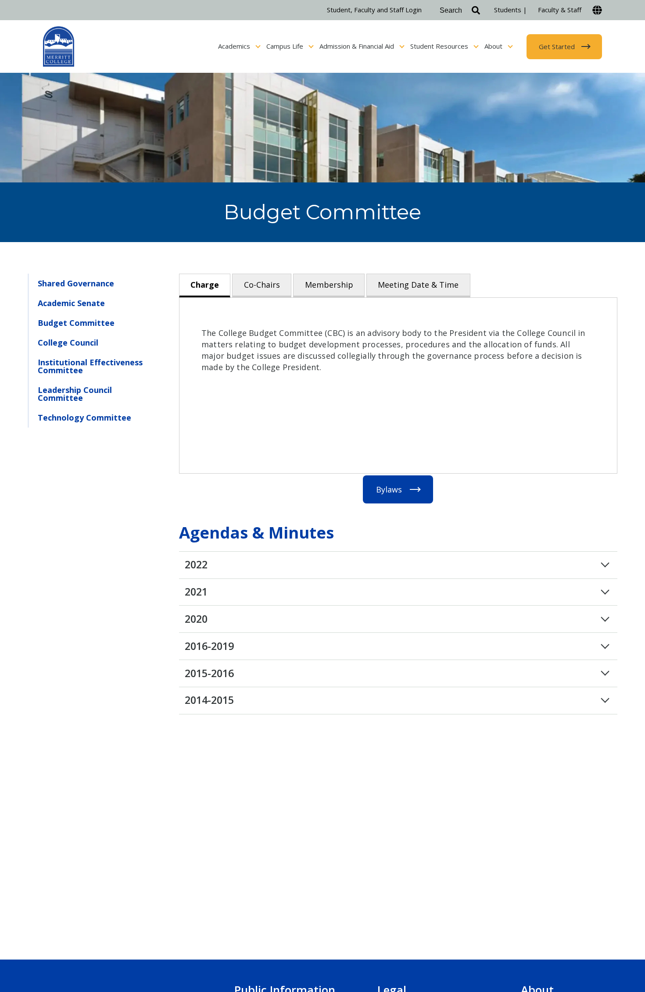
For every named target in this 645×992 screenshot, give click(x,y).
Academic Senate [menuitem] (71, 303)
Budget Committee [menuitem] (76, 323)
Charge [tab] (204, 284)
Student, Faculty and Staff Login (374, 9)
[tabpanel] (398, 385)
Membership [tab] (329, 284)
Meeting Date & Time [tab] (418, 284)
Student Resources (440, 46)
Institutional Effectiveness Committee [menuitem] (90, 366)
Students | (510, 9)
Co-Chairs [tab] (262, 284)
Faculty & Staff (559, 9)
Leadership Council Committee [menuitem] (75, 394)
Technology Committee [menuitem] (84, 417)
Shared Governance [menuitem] (76, 283)
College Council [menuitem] (68, 342)
